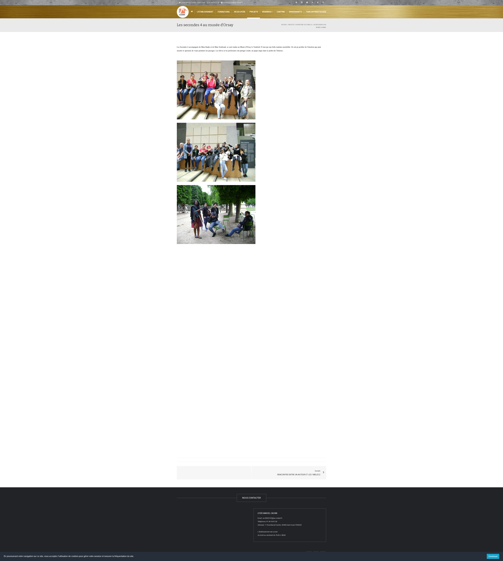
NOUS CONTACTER (251, 497)
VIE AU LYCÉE (239, 12)
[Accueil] (183, 12)
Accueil (284, 25)
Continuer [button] (493, 556)
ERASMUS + (267, 12)
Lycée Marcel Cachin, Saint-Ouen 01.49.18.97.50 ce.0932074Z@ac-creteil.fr (212, 3)
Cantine (280, 12)
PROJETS (253, 12)
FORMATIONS (223, 12)
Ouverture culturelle (303, 25)
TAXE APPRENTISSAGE (316, 12)
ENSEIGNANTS (295, 12)
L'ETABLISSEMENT (205, 12)
